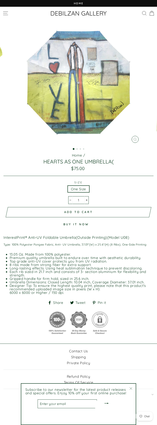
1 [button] (74, 149)
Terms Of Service (78, 382)
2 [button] (77, 149)
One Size (78, 189)
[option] (78, 3)
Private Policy (78, 363)
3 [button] (81, 149)
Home (77, 155)
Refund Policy (78, 376)
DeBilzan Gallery (78, 13)
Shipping (78, 357)
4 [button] (84, 149)
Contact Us (78, 351)
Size (78, 182)
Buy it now (76, 224)
